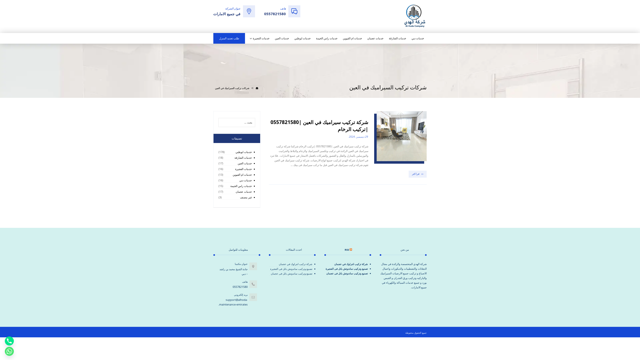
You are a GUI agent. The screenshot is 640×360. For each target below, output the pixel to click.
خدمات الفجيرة (243, 169)
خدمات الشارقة (243, 158)
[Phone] (9, 341)
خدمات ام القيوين (242, 174)
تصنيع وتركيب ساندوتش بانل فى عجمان (347, 273)
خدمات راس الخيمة (241, 186)
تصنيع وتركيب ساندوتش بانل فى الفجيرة (347, 268)
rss (347, 249)
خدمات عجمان (244, 192)
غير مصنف (246, 197)
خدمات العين (245, 163)
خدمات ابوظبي (244, 152)
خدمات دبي (245, 180)
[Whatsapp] (9, 351)
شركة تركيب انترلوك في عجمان (351, 264)
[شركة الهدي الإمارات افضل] (414, 16)
